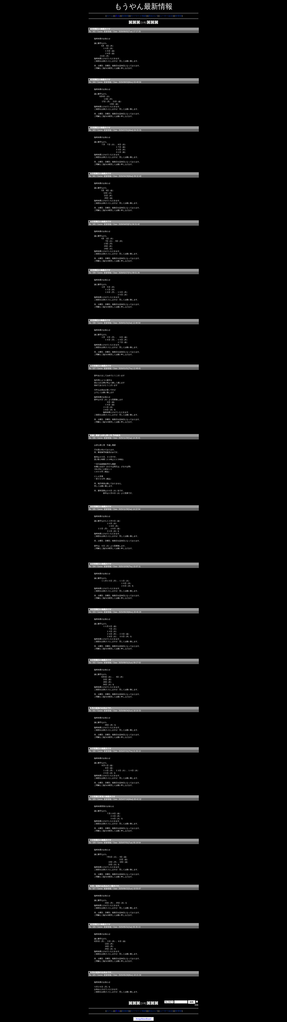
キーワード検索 (138, 16)
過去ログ (152, 16)
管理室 (178, 16)
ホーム (109, 16)
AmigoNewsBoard (143, 1019)
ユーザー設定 (166, 16)
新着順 (125, 16)
